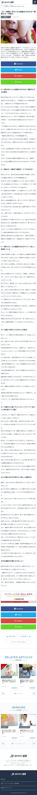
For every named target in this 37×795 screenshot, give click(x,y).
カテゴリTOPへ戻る (18, 642)
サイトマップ (9, 787)
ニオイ (5, 783)
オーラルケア (11, 783)
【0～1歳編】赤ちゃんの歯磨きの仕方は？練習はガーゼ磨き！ (14, 6)
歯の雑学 (17, 783)
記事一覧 (34, 3)
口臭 (2, 783)
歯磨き (11, 5)
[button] (33, 693)
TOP (2, 5)
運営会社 (3, 787)
